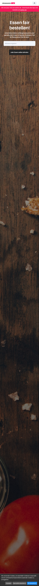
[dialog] (19, 580)
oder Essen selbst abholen (19, 52)
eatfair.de (23, 10)
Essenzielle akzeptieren (19, 583)
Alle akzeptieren (32, 583)
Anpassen (8, 583)
